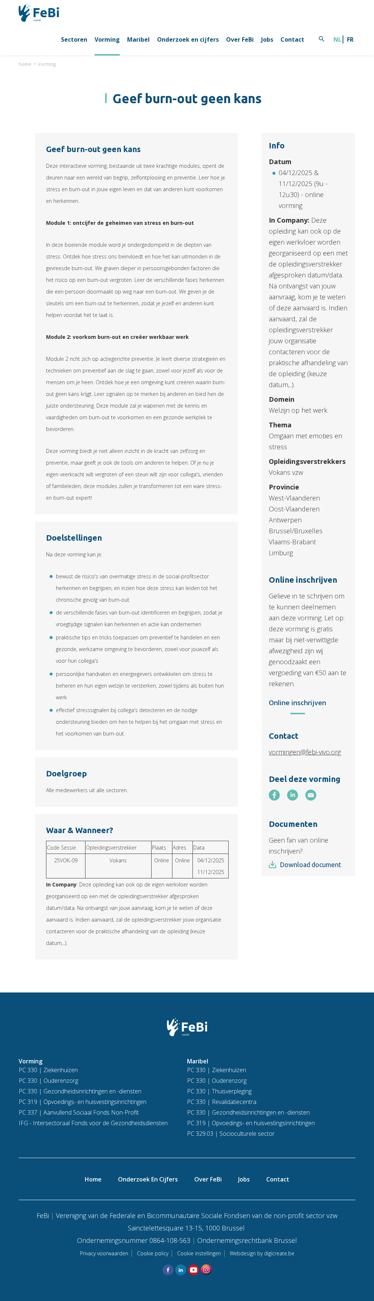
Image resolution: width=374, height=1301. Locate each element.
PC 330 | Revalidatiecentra (221, 1102)
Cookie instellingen (199, 1253)
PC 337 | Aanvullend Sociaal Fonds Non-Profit (79, 1112)
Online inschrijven (297, 702)
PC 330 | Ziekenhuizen (48, 1070)
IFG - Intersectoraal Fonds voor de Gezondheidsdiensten (93, 1123)
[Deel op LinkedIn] (292, 795)
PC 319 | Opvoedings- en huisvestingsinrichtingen (82, 1102)
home (25, 64)
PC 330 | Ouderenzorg (48, 1081)
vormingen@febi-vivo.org (305, 752)
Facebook (168, 1269)
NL (337, 39)
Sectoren (74, 39)
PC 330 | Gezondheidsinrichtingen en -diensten (80, 1091)
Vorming (107, 39)
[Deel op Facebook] (274, 795)
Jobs (267, 39)
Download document (310, 864)
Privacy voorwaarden (104, 1253)
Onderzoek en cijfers (188, 39)
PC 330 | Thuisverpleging (219, 1091)
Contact (292, 39)
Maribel (138, 39)
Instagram (206, 1269)
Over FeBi (240, 39)
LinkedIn (180, 1269)
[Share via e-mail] (310, 795)
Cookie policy (152, 1253)
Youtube (193, 1269)
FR (350, 39)
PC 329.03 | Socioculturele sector (231, 1134)
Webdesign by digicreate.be (262, 1253)
